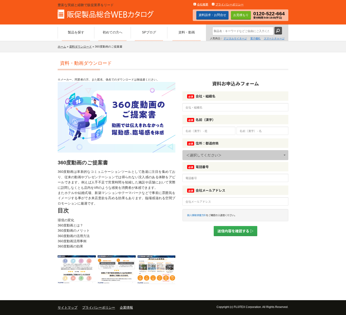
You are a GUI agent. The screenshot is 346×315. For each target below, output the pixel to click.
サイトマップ (67, 307)
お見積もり (241, 15)
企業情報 (126, 307)
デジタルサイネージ (235, 38)
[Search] (278, 30)
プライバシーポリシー (229, 4)
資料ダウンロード (80, 46)
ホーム (62, 46)
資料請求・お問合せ (212, 15)
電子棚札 (255, 38)
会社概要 (202, 4)
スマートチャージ (274, 38)
